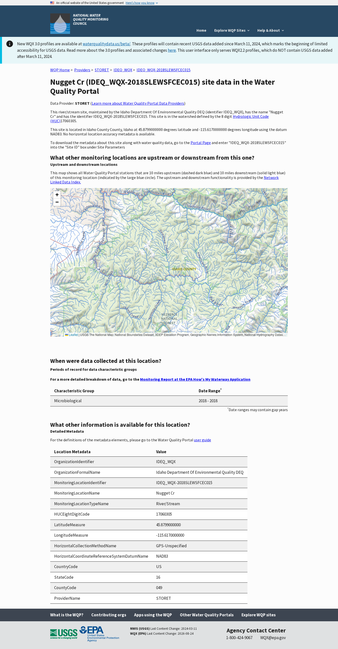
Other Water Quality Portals (207, 615)
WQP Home (60, 69)
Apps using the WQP (153, 615)
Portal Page (201, 142)
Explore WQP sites (258, 615)
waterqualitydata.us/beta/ (106, 44)
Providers (82, 69)
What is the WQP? (66, 615)
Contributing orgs (108, 615)
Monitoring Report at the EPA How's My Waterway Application (195, 379)
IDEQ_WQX (123, 69)
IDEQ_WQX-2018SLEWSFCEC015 (164, 69)
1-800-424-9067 (239, 637)
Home (201, 30)
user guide (202, 439)
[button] (57, 195)
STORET (102, 69)
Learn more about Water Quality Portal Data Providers (138, 103)
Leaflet (73, 334)
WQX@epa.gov (273, 637)
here (172, 50)
